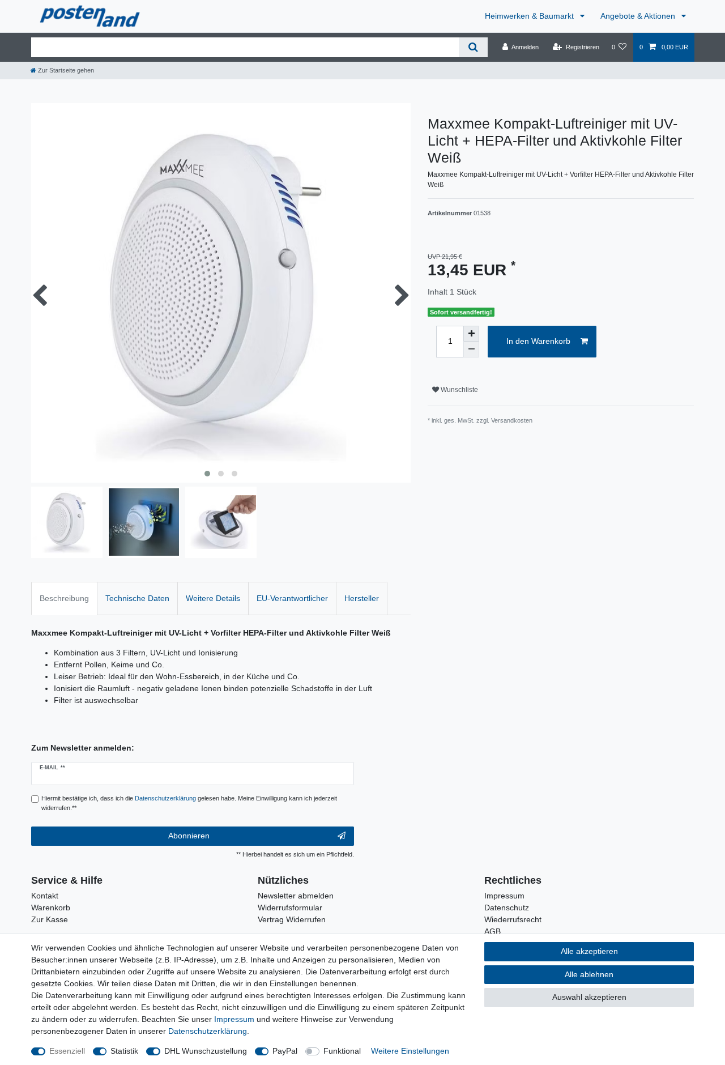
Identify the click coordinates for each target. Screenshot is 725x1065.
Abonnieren (189, 835)
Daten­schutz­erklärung (207, 1031)
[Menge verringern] (471, 349)
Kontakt (44, 895)
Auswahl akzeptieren (589, 997)
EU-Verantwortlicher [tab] (292, 598)
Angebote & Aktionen (638, 15)
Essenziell (67, 1050)
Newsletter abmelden (296, 895)
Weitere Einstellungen (410, 1050)
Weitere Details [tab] (213, 598)
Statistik (124, 1050)
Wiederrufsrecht (512, 919)
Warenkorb (50, 907)
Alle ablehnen (589, 974)
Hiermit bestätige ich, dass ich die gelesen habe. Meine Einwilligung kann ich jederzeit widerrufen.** (189, 803)
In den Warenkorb (538, 341)
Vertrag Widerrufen (292, 919)
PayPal (284, 1050)
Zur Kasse (49, 919)
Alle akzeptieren (589, 951)
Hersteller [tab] (361, 598)
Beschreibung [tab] (64, 598)
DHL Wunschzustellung (205, 1050)
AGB (492, 931)
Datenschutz (506, 907)
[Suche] (473, 47)
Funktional (342, 1050)
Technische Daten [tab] (137, 598)
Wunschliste (458, 390)
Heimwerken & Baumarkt (530, 15)
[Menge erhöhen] (471, 334)
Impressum (504, 895)
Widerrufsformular (290, 907)
